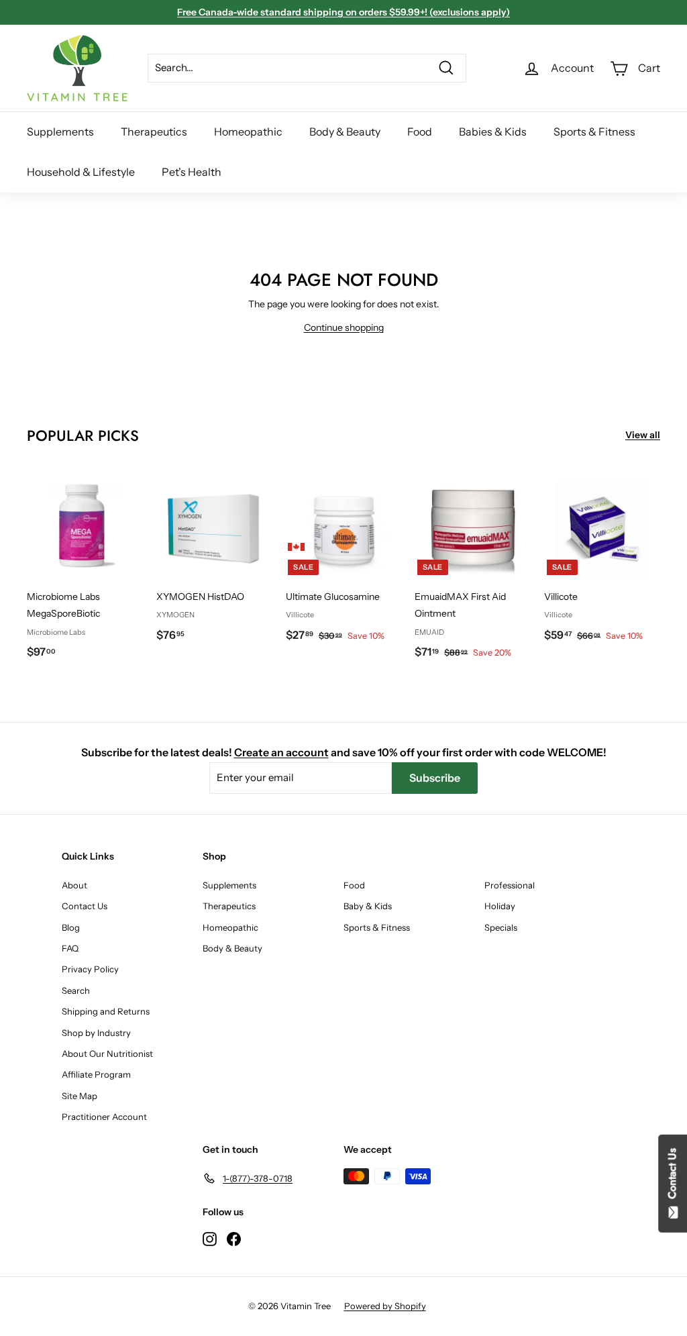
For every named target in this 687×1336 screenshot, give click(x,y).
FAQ (70, 948)
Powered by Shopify (385, 1305)
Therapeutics (154, 131)
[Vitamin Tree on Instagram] (210, 1238)
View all (642, 435)
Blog (71, 927)
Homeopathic (248, 131)
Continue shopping (344, 327)
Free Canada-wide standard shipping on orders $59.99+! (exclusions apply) (343, 12)
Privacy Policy (90, 969)
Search (76, 990)
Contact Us (84, 906)
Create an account (281, 752)
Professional (509, 885)
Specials (500, 927)
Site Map (79, 1095)
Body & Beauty (344, 131)
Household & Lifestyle (81, 171)
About (74, 885)
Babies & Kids (493, 131)
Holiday (499, 906)
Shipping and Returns (106, 1011)
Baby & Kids (368, 906)
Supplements (60, 131)
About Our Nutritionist (107, 1053)
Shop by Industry (96, 1032)
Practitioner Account (104, 1116)
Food (419, 131)
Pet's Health (191, 171)
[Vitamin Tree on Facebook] (234, 1238)
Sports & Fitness (594, 131)
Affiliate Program (96, 1074)
